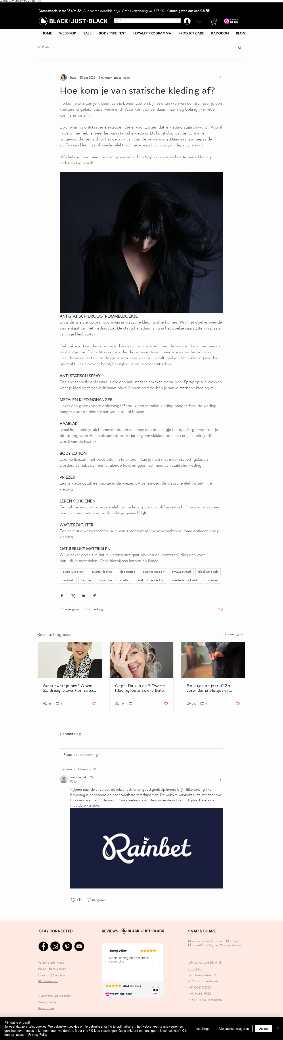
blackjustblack (208, 572)
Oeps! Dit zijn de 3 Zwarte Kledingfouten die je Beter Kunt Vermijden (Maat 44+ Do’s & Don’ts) (141, 688)
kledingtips (127, 572)
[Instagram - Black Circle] (55, 946)
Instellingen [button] (203, 1028)
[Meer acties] (220, 77)
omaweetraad (181, 572)
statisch (125, 580)
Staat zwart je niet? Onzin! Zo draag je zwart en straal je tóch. (68, 688)
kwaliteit (68, 580)
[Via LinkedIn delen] (83, 595)
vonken (213, 580)
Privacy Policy (38, 1034)
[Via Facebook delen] (62, 595)
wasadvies (106, 580)
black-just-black (73, 572)
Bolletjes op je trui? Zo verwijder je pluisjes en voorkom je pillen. (208, 688)
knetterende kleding (186, 580)
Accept (264, 1028)
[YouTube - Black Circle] (79, 946)
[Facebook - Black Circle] (43, 946)
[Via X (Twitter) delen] (73, 595)
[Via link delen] (94, 595)
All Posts (43, 47)
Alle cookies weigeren (234, 1028)
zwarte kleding (102, 572)
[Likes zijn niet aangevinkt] (73, 900)
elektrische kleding (151, 580)
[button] (214, 21)
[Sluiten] (277, 1028)
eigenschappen (153, 572)
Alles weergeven (233, 634)
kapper (86, 580)
